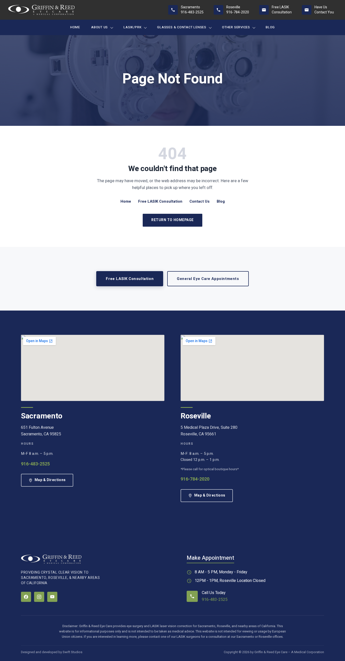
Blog (270, 27)
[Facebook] (26, 597)
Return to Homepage (172, 220)
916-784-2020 (195, 479)
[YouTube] (52, 597)
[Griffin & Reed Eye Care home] (41, 10)
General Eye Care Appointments (208, 278)
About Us (99, 27)
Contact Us (199, 201)
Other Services (236, 27)
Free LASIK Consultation (160, 201)
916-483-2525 (35, 464)
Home (75, 27)
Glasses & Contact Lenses (181, 27)
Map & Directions (50, 480)
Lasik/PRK (132, 27)
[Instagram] (39, 597)
